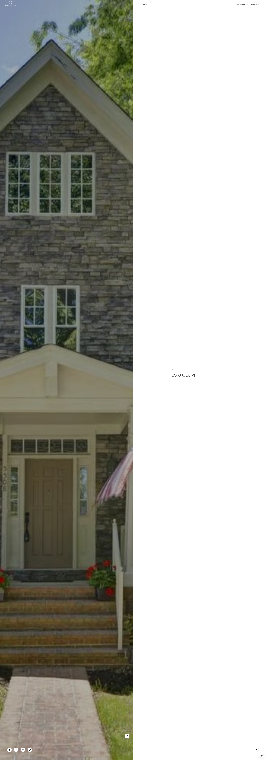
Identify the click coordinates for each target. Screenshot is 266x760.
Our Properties (242, 4)
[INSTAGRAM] (16, 750)
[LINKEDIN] (23, 750)
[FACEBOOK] (9, 750)
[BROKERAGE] (30, 750)
